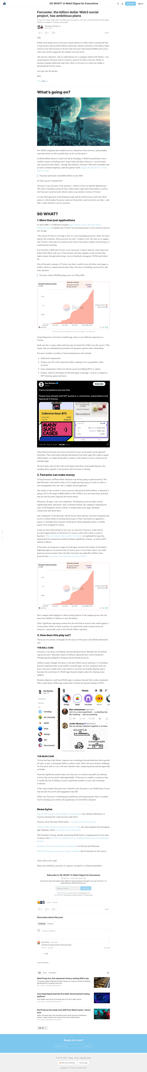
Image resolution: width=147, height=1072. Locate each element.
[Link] (34, 92)
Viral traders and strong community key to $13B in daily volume (59, 999)
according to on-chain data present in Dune (67, 556)
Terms (76, 1058)
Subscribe (130, 4)
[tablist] (45, 924)
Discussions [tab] (52, 973)
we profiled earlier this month (67, 830)
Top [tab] (39, 973)
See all (41, 1028)
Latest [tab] (45, 973)
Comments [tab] (41, 924)
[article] (73, 983)
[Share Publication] (122, 4)
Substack (64, 1068)
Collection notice (85, 1058)
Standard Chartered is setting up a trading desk (57, 846)
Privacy (71, 1058)
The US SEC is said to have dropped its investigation (59, 814)
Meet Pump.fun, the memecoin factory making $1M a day (63, 978)
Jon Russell (48, 26)
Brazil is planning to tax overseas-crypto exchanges (58, 851)
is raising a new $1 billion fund (82, 821)
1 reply (46, 954)
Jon (46, 81)
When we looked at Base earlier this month (63, 536)
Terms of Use (83, 893)
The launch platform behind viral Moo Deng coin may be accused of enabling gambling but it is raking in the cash (63, 982)
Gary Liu (57, 26)
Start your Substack (68, 1063)
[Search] (118, 4)
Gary (39, 81)
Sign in (140, 4)
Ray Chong (45, 942)
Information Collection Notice (73, 895)
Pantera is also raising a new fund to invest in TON (58, 827)
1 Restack (55, 902)
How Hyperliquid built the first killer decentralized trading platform (63, 995)
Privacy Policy (89, 895)
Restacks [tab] (50, 924)
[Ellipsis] (108, 942)
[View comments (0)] (56, 1004)
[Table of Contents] (2, 536)
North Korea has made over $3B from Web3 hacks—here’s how (64, 1011)
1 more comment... (43, 963)
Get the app (83, 1063)
